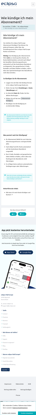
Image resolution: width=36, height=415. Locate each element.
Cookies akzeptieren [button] (27, 413)
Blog (4, 345)
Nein (22, 214)
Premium (5, 317)
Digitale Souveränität (9, 357)
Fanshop (5, 349)
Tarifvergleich (6, 327)
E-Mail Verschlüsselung (9, 364)
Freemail (5, 323)
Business (5, 320)
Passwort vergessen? (8, 342)
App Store (10, 252)
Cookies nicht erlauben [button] (9, 413)
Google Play (26, 252)
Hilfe (4, 335)
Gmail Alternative (7, 361)
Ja (14, 214)
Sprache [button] (5, 370)
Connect (5, 313)
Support (5, 339)
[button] (20, 408)
